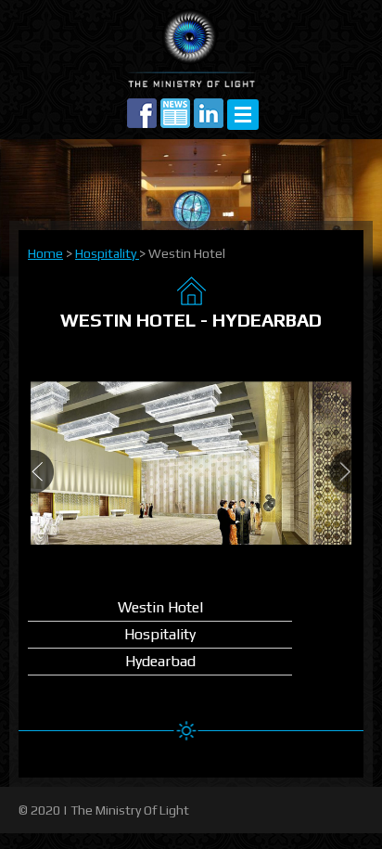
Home (45, 253)
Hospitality (107, 253)
